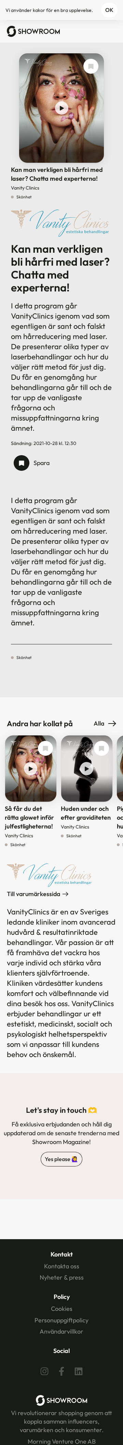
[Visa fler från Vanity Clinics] (38, 65)
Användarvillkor (61, 1331)
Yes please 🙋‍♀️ (61, 1159)
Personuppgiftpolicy (61, 1320)
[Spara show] (90, 66)
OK (109, 9)
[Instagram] (44, 1371)
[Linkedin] (78, 1371)
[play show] (61, 108)
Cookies (61, 1309)
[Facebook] (61, 1371)
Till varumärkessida (33, 894)
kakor (39, 10)
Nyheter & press (62, 1277)
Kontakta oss (61, 1266)
